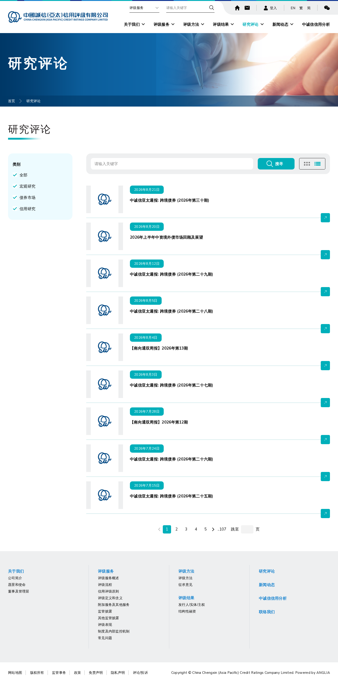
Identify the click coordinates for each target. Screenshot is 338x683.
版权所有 (37, 672)
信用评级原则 (108, 591)
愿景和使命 (17, 584)
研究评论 (250, 24)
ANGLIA (323, 672)
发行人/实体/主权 (191, 604)
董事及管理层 (18, 591)
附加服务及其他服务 (114, 604)
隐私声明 (118, 672)
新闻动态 (280, 24)
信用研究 (27, 209)
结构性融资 (187, 611)
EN (293, 8)
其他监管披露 (108, 618)
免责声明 (96, 672)
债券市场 (27, 197)
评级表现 (105, 624)
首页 (11, 101)
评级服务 (136, 8)
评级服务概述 (108, 578)
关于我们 (132, 24)
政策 (77, 672)
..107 (222, 529)
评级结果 (221, 24)
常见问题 (105, 638)
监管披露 (105, 611)
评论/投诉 (140, 672)
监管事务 (59, 672)
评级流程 (105, 584)
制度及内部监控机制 (114, 631)
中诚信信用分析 (316, 24)
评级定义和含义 (110, 598)
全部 (24, 175)
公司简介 (15, 578)
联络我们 (267, 612)
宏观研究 (27, 186)
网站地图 (15, 672)
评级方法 (191, 24)
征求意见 (185, 584)
